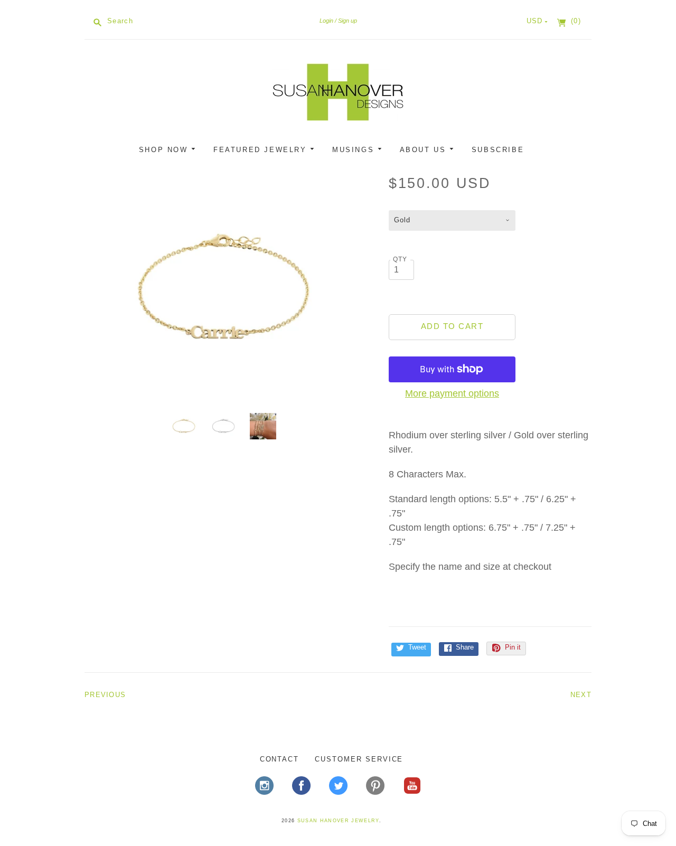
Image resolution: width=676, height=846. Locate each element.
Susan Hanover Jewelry (338, 820)
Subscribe (498, 150)
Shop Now (165, 150)
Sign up (347, 20)
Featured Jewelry (261, 150)
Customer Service (359, 759)
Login (326, 20)
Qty (400, 259)
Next (581, 695)
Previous (105, 695)
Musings (355, 150)
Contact (279, 759)
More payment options (452, 393)
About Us (424, 150)
